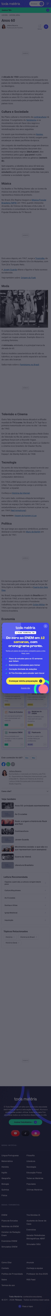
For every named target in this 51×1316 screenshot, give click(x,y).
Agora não (25, 688)
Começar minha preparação (23, 681)
